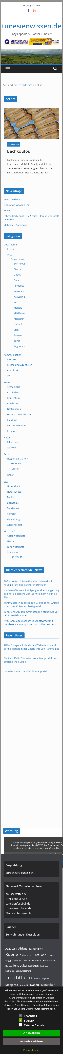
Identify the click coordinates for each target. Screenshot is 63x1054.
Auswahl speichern (31, 1041)
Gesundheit (13, 486)
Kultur (7, 382)
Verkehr (11, 513)
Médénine (19, 313)
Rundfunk (12, 370)
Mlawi (7, 210)
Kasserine (19, 296)
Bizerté (18, 269)
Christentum (25, 955)
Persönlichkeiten (16, 425)
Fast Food (40, 955)
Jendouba (19, 285)
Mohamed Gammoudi (16, 225)
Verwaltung (13, 519)
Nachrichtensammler (19, 913)
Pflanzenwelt (14, 442)
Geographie (10, 244)
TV (8, 375)
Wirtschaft (9, 531)
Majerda (45, 978)
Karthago (44, 966)
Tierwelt (11, 447)
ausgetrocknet (36, 948)
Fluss (25, 960)
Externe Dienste (34, 1025)
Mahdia (18, 307)
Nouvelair (15, 463)
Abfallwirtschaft (16, 535)
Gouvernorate (18, 259)
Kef (15, 302)
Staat (6, 481)
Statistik (29, 1020)
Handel (11, 541)
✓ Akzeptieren (31, 1032)
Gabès (17, 274)
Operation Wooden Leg (17, 205)
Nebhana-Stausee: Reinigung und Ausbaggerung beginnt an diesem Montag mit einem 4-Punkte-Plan (31, 594)
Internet (11, 359)
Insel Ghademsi (12, 199)
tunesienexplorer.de (18, 908)
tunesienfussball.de (18, 903)
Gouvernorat (35, 960)
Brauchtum (13, 398)
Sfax (16, 329)
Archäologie (13, 386)
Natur (7, 437)
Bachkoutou (18, 151)
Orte (9, 254)
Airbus (22, 948)
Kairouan (19, 291)
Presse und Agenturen (19, 364)
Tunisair (15, 468)
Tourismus (13, 508)
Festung (51, 955)
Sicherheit (12, 502)
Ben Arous (19, 263)
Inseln (10, 249)
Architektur (13, 392)
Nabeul (18, 324)
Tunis (17, 340)
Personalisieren (31, 1050)
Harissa (8, 966)
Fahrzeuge (16, 556)
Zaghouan (19, 346)
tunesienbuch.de (16, 899)
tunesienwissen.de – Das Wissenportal (25, 671)
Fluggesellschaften (17, 458)
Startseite (26, 85)
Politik (10, 497)
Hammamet (49, 960)
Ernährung (13, 144)
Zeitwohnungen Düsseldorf (23, 934)
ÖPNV (10, 475)
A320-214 (11, 948)
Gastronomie (14, 409)
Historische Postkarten (19, 414)
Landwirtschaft (15, 546)
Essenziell (30, 1016)
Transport (12, 552)
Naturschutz (14, 491)
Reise (7, 454)
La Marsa (9, 970)
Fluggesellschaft (13, 960)
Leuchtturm (18, 977)
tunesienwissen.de (31, 25)
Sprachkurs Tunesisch (20, 873)
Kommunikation (13, 354)
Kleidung (12, 420)
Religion (11, 431)
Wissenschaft (14, 524)
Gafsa (17, 280)
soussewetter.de (16, 894)
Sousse (18, 335)
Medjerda (11, 985)
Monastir (19, 318)
